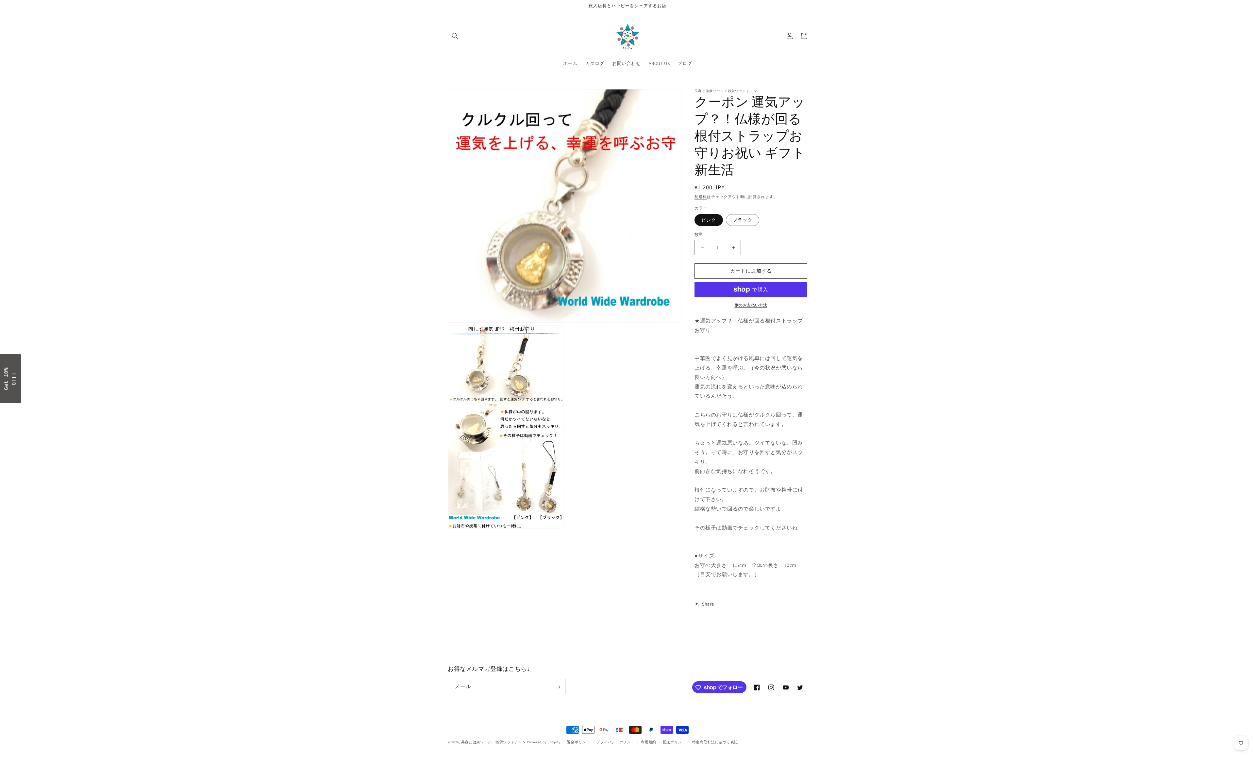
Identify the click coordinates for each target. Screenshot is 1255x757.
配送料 (700, 196)
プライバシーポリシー (615, 741)
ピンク (708, 220)
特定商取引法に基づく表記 (715, 741)
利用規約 (648, 741)
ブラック (742, 220)
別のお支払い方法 (751, 305)
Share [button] (708, 604)
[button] (455, 36)
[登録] (558, 687)
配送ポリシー (674, 741)
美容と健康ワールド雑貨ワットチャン (493, 742)
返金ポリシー (578, 741)
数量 (698, 234)
